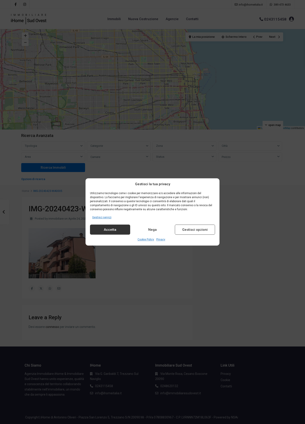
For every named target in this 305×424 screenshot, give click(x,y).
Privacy (160, 239)
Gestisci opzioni (195, 230)
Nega (152, 230)
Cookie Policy (146, 239)
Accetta (110, 230)
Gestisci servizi (101, 217)
